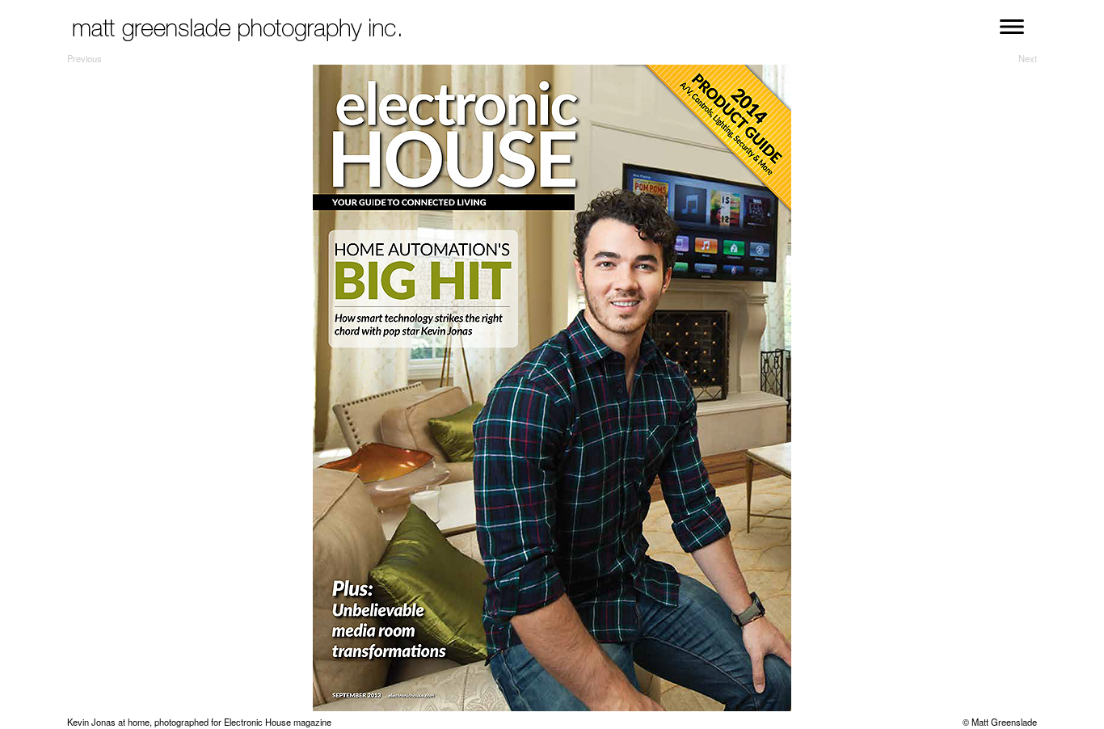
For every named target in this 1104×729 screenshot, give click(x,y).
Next (1027, 58)
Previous (84, 58)
